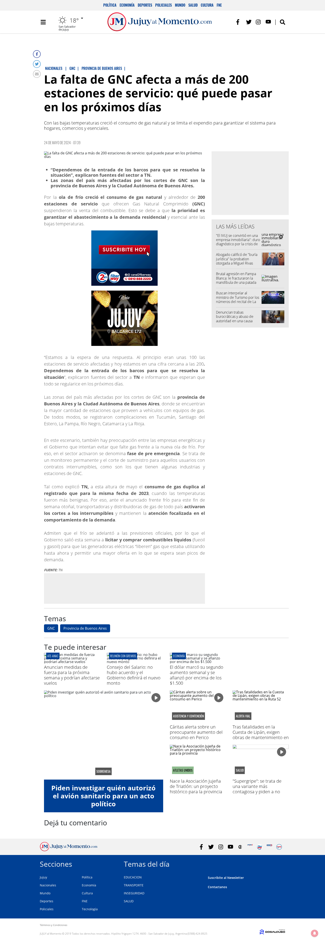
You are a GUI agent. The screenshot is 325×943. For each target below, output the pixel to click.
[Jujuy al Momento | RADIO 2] (269, 847)
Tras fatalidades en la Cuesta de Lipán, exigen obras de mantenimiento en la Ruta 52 (261, 735)
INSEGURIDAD (134, 893)
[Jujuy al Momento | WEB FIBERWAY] (259, 847)
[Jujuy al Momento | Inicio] (280, 863)
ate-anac (52, 656)
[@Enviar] (37, 74)
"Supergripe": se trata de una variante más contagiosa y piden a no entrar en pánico (257, 789)
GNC (51, 628)
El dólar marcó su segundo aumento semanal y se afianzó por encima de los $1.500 (196, 675)
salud (240, 770)
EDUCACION (133, 877)
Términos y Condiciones (53, 925)
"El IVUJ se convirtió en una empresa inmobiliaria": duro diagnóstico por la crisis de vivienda (238, 242)
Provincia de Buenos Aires (85, 628)
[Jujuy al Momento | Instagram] (258, 22)
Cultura (207, 5)
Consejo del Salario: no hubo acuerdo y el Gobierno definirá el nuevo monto (134, 675)
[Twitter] (37, 64)
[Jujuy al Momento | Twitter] (249, 22)
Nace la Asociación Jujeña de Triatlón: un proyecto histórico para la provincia (196, 786)
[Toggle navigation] (43, 22)
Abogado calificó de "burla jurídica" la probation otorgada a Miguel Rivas (236, 258)
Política (110, 5)
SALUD (129, 901)
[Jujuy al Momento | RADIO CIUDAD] (279, 847)
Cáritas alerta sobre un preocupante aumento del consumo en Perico (196, 732)
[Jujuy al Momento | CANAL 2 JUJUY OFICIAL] (240, 847)
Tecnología (90, 909)
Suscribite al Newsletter (226, 878)
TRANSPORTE (133, 885)
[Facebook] (37, 54)
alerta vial (243, 716)
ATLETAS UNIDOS (183, 770)
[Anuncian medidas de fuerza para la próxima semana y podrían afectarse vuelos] (72, 661)
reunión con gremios (123, 656)
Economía (127, 5)
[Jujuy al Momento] (69, 849)
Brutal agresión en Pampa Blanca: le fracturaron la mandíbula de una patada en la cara (236, 280)
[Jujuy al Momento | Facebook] (239, 22)
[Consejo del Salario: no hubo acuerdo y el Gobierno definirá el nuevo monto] (135, 661)
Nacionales (48, 885)
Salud (193, 5)
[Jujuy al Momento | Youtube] (268, 22)
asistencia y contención (188, 716)
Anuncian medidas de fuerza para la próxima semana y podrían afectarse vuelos (72, 675)
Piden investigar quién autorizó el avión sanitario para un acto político (103, 795)
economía (179, 656)
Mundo (180, 5)
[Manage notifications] (314, 933)
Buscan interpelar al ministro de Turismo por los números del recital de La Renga (237, 299)
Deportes (145, 5)
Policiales (163, 5)
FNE (219, 5)
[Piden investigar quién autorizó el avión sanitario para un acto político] (103, 735)
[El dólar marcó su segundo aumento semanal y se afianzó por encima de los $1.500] (198, 661)
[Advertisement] (124, 588)
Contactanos (217, 887)
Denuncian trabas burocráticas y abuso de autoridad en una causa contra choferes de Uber (235, 319)
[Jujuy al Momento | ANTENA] (250, 847)
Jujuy (43, 877)
